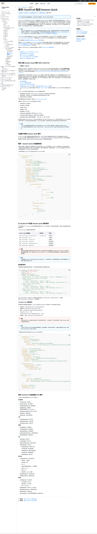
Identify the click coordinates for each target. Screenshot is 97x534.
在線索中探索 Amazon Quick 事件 (26, 53)
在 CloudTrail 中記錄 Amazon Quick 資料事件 (29, 56)
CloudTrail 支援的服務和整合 (26, 82)
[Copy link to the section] (17, 62)
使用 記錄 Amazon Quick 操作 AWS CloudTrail (29, 51)
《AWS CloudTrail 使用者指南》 (48, 47)
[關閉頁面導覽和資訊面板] (95, 17)
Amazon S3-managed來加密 (36, 42)
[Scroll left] (29, 4)
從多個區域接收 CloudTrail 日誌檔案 (27, 86)
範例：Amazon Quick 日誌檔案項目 (27, 55)
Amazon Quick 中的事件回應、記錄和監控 (48, 33)
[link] (31, 7)
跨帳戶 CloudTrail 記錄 (42, 87)
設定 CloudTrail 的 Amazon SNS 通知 (27, 84)
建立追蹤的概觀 (23, 81)
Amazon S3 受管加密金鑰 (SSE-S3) (25, 45)
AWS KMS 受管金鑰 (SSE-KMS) (24, 43)
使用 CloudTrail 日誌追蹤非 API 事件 (27, 58)
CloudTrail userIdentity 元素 (40, 99)
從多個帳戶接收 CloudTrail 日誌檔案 (44, 86)
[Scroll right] (50, 4)
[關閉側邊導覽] (15, 7)
